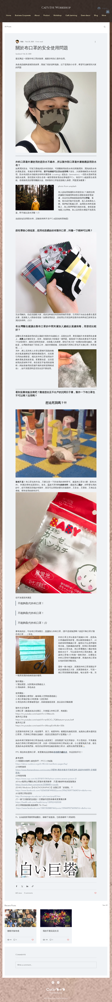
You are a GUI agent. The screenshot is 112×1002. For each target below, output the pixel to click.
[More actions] (95, 41)
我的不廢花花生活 (51, 931)
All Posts (8, 27)
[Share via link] (33, 886)
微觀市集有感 (13, 931)
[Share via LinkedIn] (27, 886)
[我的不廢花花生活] (56, 918)
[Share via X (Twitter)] (22, 886)
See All (105, 905)
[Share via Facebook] (17, 886)
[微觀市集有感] (20, 918)
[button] (108, 11)
